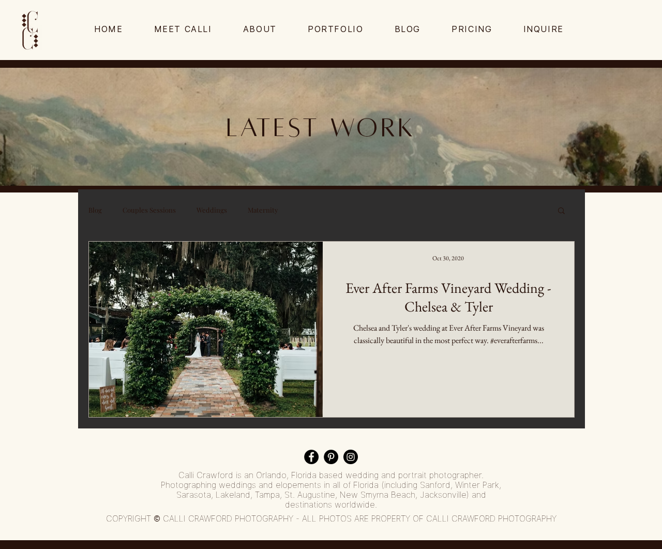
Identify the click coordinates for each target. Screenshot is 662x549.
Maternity (263, 210)
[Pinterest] (331, 457)
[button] (561, 211)
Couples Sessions (149, 210)
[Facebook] (311, 457)
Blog (95, 210)
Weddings (212, 210)
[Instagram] (350, 457)
